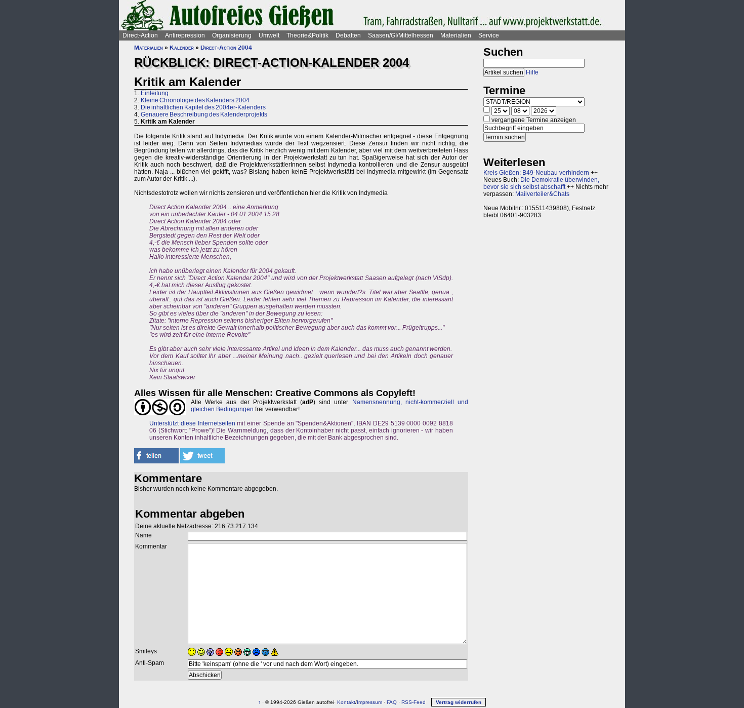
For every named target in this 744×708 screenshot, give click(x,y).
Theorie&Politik (307, 35)
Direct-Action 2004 (226, 47)
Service (488, 35)
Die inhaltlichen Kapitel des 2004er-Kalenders (203, 107)
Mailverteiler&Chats (542, 194)
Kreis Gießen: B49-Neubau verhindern (536, 172)
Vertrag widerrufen (458, 702)
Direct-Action (140, 35)
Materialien (455, 35)
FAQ (392, 702)
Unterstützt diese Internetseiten (192, 423)
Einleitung (155, 93)
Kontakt (346, 702)
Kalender (182, 47)
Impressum (369, 702)
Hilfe (532, 72)
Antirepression (185, 35)
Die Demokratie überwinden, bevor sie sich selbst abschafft (541, 183)
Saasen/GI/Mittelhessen (400, 35)
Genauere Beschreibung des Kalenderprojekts (204, 114)
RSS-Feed (413, 702)
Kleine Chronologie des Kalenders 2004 (195, 100)
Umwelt (269, 35)
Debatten (348, 35)
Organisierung (232, 35)
